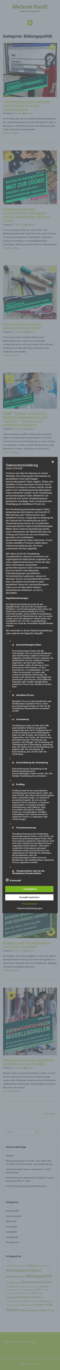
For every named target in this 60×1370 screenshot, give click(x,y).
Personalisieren (30, 904)
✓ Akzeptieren (29, 889)
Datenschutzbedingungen (29, 908)
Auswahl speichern (29, 897)
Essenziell (15, 880)
